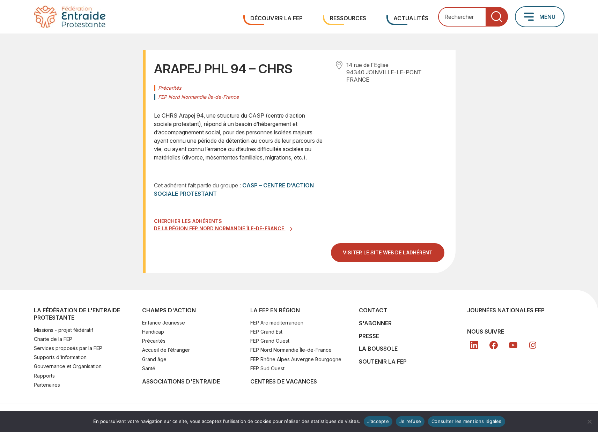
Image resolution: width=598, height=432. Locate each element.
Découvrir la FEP (276, 18)
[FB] (494, 345)
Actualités (410, 18)
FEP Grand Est (266, 332)
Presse (369, 336)
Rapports (44, 376)
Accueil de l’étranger (166, 350)
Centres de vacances (283, 381)
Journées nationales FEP (506, 310)
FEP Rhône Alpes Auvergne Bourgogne (295, 359)
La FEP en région (275, 310)
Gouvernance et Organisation (68, 366)
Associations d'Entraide (181, 381)
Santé (148, 368)
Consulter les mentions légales (466, 421)
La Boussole (378, 348)
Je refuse (410, 421)
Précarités (153, 341)
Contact (373, 310)
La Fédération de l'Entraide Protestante (77, 314)
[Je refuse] (589, 421)
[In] (533, 345)
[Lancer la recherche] (497, 17)
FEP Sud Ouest (267, 368)
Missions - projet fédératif (63, 330)
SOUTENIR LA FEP (383, 361)
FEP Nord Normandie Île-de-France (291, 350)
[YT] (513, 345)
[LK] (474, 345)
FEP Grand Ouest (269, 341)
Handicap (153, 332)
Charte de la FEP (53, 339)
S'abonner (375, 323)
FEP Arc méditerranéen (276, 323)
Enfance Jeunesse (163, 323)
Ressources (348, 18)
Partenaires (47, 385)
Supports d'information (60, 357)
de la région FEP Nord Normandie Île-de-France (220, 228)
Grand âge (154, 359)
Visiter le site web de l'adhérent (393, 255)
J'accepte (378, 421)
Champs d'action (169, 310)
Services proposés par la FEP (68, 348)
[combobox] (473, 17)
